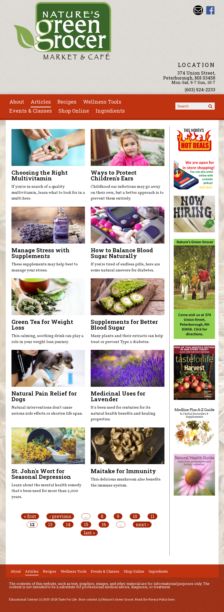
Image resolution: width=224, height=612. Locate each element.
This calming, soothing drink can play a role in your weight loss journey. (47, 339)
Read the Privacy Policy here (155, 599)
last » (89, 532)
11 (152, 516)
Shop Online (73, 110)
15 (86, 524)
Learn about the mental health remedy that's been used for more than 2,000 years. (46, 491)
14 (68, 524)
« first (30, 516)
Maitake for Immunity (123, 471)
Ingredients (110, 110)
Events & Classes (30, 110)
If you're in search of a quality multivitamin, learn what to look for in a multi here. (48, 192)
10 (135, 516)
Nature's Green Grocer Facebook (210, 10)
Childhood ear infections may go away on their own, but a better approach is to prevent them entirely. (127, 192)
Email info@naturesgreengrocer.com (198, 10)
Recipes (66, 101)
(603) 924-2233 (200, 89)
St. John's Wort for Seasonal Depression (41, 474)
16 (104, 524)
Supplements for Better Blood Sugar (124, 324)
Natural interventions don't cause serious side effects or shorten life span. (47, 410)
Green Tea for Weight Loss (42, 324)
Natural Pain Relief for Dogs (44, 396)
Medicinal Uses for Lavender (118, 396)
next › (142, 524)
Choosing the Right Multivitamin (39, 175)
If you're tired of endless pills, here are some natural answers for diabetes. (125, 267)
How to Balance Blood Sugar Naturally (122, 253)
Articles (41, 101)
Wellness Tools (102, 101)
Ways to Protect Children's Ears (114, 175)
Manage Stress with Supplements (40, 253)
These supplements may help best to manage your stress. (44, 267)
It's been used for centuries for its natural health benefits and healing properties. (123, 413)
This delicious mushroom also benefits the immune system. (126, 482)
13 (50, 524)
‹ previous (60, 516)
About (16, 101)
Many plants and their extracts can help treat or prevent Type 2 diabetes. (127, 339)
